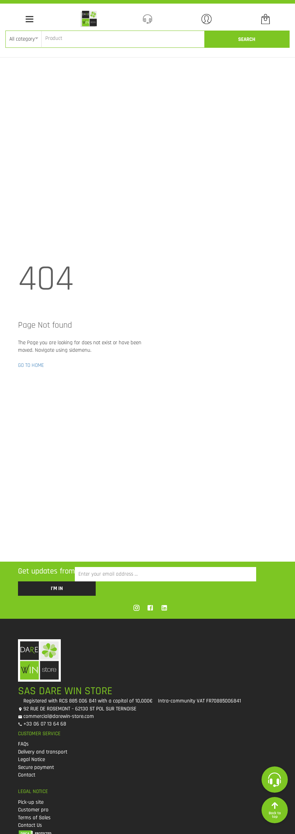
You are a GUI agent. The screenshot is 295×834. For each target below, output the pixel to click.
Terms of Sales (34, 817)
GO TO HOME (31, 365)
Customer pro (33, 809)
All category (22, 39)
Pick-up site (31, 802)
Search (246, 39)
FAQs (23, 744)
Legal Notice (31, 759)
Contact (26, 774)
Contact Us (30, 825)
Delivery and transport (42, 751)
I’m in (57, 588)
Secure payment (36, 767)
